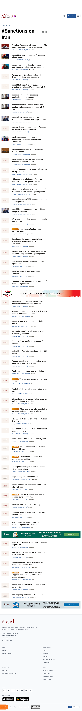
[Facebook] (8, 690)
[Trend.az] (9, 16)
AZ (74, 707)
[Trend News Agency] (8, 621)
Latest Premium (7, 653)
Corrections (46, 662)
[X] (13, 690)
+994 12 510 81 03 (7, 638)
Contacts (45, 656)
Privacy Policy (47, 673)
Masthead (46, 653)
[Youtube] (17, 690)
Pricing (4, 670)
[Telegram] (22, 690)
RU (77, 707)
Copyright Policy (48, 676)
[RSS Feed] (30, 690)
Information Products (9, 673)
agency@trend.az (7, 640)
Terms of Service (48, 670)
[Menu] (78, 16)
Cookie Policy (47, 679)
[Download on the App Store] (8, 699)
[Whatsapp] (4, 690)
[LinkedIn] (26, 690)
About (44, 650)
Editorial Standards (48, 659)
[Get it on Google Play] (22, 699)
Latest (4, 650)
